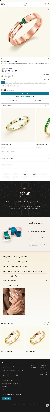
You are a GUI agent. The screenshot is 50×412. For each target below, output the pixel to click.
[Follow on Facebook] (3, 375)
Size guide (47, 79)
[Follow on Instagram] (8, 375)
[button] (45, 105)
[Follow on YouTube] (17, 375)
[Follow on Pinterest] (12, 375)
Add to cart (25, 93)
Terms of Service (44, 369)
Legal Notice (43, 365)
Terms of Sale (43, 367)
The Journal (33, 367)
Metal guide (46, 74)
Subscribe (7, 398)
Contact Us (33, 365)
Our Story (33, 372)
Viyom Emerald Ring (6, 144)
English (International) (21, 404)
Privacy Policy (43, 372)
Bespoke (33, 369)
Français (11, 404)
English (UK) (32, 404)
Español (39, 404)
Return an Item (43, 374)
